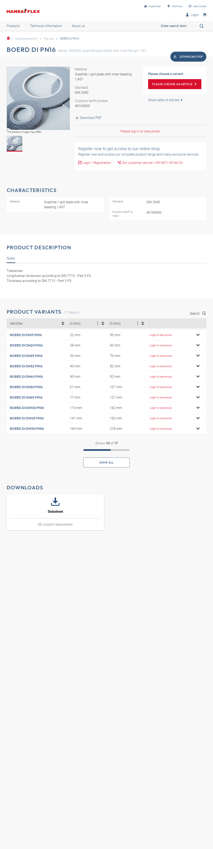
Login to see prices (161, 335)
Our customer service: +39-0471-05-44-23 (152, 162)
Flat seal (49, 38)
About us (78, 26)
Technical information (46, 26)
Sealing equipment (26, 38)
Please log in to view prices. (140, 131)
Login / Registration (96, 162)
